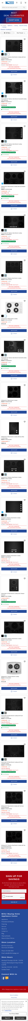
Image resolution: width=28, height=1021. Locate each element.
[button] (2, 3)
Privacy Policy (14, 997)
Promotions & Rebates (8, 922)
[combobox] (20, 33)
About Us (4, 929)
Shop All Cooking (23, 25)
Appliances (10, 25)
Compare (15, 74)
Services (4, 926)
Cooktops (4, 27)
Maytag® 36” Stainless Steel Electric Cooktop (10, 555)
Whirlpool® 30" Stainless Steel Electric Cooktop (11, 278)
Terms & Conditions (14, 995)
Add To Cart (14, 71)
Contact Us (5, 931)
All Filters (8, 32)
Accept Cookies (20, 1018)
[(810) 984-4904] (21, 3)
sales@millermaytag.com (12, 953)
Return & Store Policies (8, 938)
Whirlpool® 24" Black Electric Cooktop (9, 400)
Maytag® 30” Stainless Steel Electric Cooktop (10, 517)
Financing (4, 924)
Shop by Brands (6, 936)
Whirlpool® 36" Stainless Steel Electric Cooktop (11, 477)
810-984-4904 (9, 951)
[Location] (17, 3)
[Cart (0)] (25, 3)
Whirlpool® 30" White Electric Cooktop (9, 318)
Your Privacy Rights (14, 1013)
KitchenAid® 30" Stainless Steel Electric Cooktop (11, 144)
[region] (14, 1010)
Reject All (7, 1018)
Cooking (16, 25)
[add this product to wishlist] (25, 39)
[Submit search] (24, 7)
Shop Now (14, 20)
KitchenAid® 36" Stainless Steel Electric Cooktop (11, 233)
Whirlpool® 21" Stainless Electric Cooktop (10, 676)
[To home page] (9, 2)
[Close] (26, 1001)
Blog (3, 933)
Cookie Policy (8, 1010)
